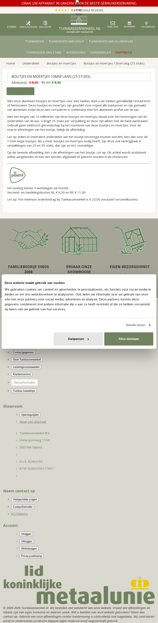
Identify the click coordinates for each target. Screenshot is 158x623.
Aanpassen (76, 339)
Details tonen (135, 325)
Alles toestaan (128, 339)
